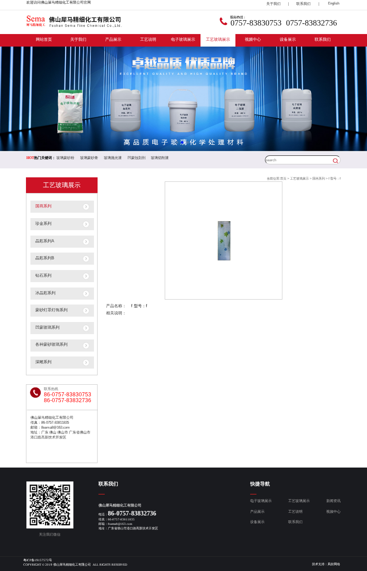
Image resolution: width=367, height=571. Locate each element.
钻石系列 (43, 275)
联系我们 (323, 39)
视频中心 (253, 39)
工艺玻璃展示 (218, 39)
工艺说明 (148, 39)
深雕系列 (43, 362)
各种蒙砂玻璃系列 (51, 344)
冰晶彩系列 (45, 293)
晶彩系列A (44, 241)
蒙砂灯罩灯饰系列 (51, 310)
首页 (283, 178)
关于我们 (78, 39)
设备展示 (288, 39)
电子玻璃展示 (183, 39)
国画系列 (43, 206)
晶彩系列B (44, 258)
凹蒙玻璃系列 (47, 327)
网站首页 (44, 39)
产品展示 (113, 39)
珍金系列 (43, 223)
